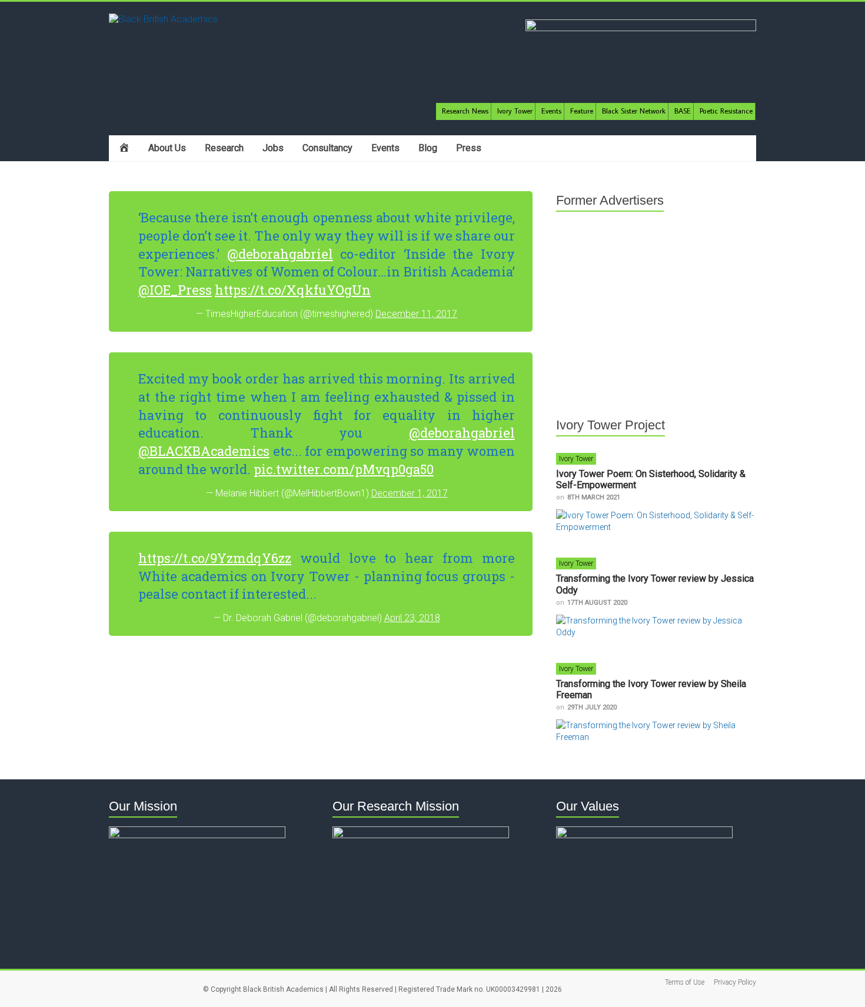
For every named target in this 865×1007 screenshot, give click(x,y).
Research (224, 148)
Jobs (273, 148)
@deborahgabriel (280, 253)
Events (385, 148)
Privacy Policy (735, 982)
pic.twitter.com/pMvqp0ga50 (344, 469)
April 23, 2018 (412, 617)
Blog (427, 148)
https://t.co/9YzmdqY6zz (214, 557)
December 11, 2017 (416, 313)
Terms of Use (684, 982)
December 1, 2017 (409, 493)
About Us (167, 148)
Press (468, 148)
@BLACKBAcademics (204, 450)
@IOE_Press (175, 289)
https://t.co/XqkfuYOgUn (293, 289)
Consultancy (327, 148)
